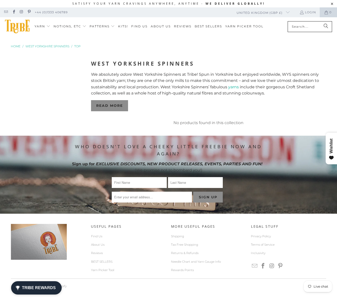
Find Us (96, 236)
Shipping (177, 236)
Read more (109, 105)
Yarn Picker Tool (102, 270)
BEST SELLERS (101, 261)
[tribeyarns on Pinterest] (29, 12)
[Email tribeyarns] (6, 12)
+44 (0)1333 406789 (51, 12)
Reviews (97, 253)
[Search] (326, 26)
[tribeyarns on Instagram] (21, 12)
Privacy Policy (261, 236)
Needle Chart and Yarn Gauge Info (196, 261)
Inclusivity (258, 253)
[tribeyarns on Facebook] (13, 12)
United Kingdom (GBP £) (260, 13)
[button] (42, 26)
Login (310, 12)
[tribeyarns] (17, 26)
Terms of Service (263, 244)
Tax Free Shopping (184, 244)
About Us (98, 244)
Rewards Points (182, 270)
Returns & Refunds (185, 253)
